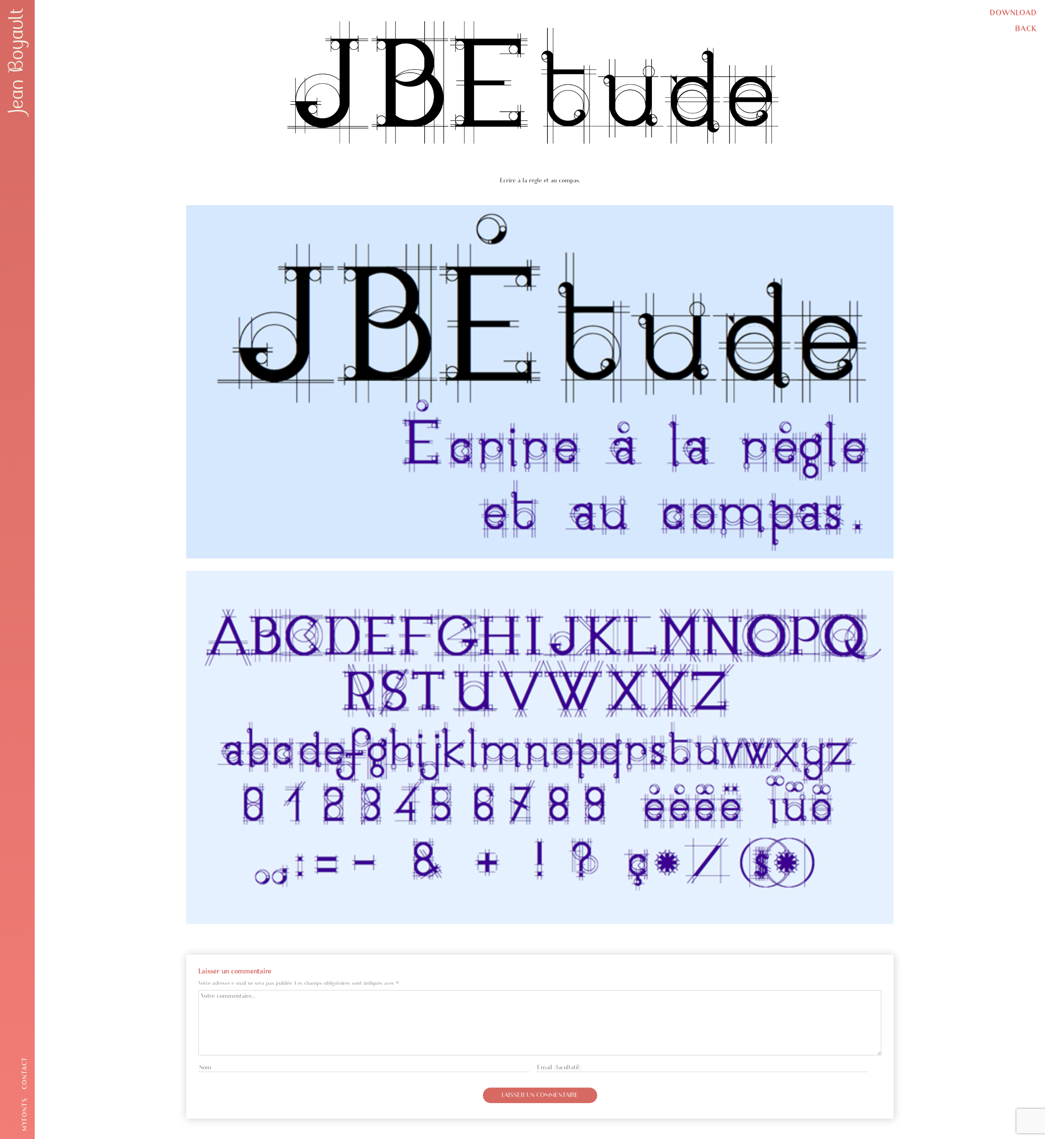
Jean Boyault (16, 61)
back (1026, 28)
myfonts (24, 1114)
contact (24, 1073)
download (1013, 13)
